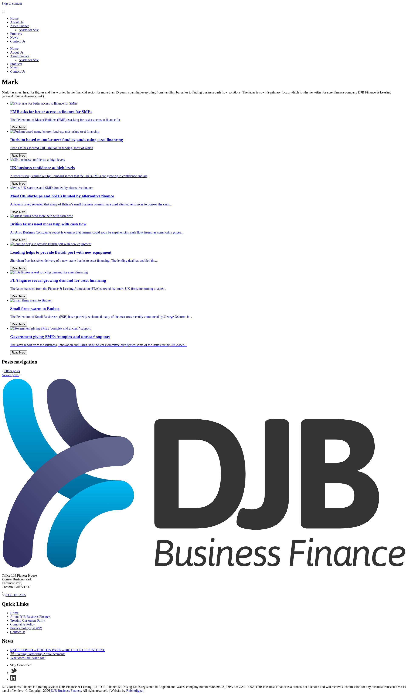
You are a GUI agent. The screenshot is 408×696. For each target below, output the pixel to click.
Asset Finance (19, 26)
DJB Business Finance (66, 690)
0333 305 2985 (16, 595)
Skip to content (12, 3)
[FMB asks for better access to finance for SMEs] (44, 103)
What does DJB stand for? (27, 658)
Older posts (12, 371)
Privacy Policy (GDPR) (26, 628)
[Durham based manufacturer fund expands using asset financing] (54, 131)
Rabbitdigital (134, 690)
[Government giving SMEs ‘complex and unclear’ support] (50, 328)
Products (16, 33)
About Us (16, 22)
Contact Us (17, 41)
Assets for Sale (29, 30)
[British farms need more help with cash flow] (41, 216)
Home (14, 18)
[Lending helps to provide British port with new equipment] (50, 244)
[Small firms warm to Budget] (30, 300)
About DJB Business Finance (30, 616)
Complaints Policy (22, 624)
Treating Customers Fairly (27, 620)
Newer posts (10, 375)
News (14, 37)
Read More (18, 127)
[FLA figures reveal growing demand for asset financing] (49, 272)
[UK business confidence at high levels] (37, 159)
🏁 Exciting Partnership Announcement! (37, 654)
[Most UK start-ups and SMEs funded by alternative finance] (51, 188)
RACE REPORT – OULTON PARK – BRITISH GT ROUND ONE (57, 650)
